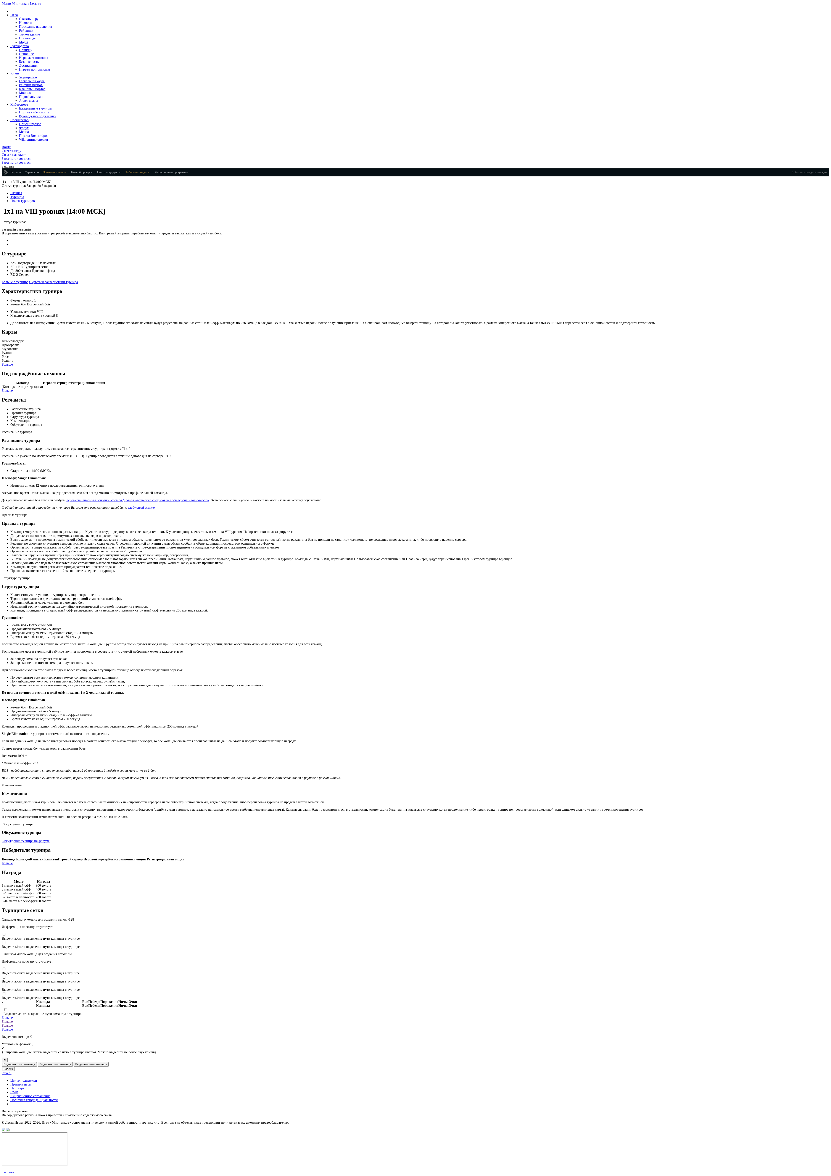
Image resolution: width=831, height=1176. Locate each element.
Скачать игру (29, 19)
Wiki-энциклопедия (33, 139)
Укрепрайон (28, 77)
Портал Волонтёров (33, 135)
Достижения (28, 65)
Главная (16, 193)
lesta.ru (6, 1073)
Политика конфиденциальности (34, 1100)
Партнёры (17, 1088)
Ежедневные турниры (35, 108)
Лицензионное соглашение (30, 1096)
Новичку (25, 50)
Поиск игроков (30, 124)
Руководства (19, 46)
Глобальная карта (32, 81)
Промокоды (27, 38)
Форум (24, 128)
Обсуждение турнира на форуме (26, 841)
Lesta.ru (35, 3)
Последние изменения (35, 26)
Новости (25, 22)
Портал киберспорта (34, 112)
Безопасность (29, 61)
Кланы (15, 73)
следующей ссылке (141, 507)
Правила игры (21, 1084)
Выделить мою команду (19, 1064)
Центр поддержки (23, 1080)
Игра (14, 15)
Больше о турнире (15, 282)
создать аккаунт (816, 172)
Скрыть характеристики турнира (53, 282)
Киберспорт (19, 104)
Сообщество (19, 120)
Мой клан (26, 93)
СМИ (14, 1092)
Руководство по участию (37, 116)
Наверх (8, 1069)
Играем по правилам (34, 69)
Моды (23, 42)
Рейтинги (26, 30)
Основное (26, 54)
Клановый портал (32, 89)
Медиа (24, 132)
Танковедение (29, 34)
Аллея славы (28, 100)
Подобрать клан (31, 96)
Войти (795, 172)
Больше (7, 364)
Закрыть (8, 1172)
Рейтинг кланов (31, 85)
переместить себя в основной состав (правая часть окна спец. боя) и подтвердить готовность (137, 500)
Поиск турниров (22, 201)
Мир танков (20, 3)
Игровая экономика (33, 58)
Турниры (17, 197)
